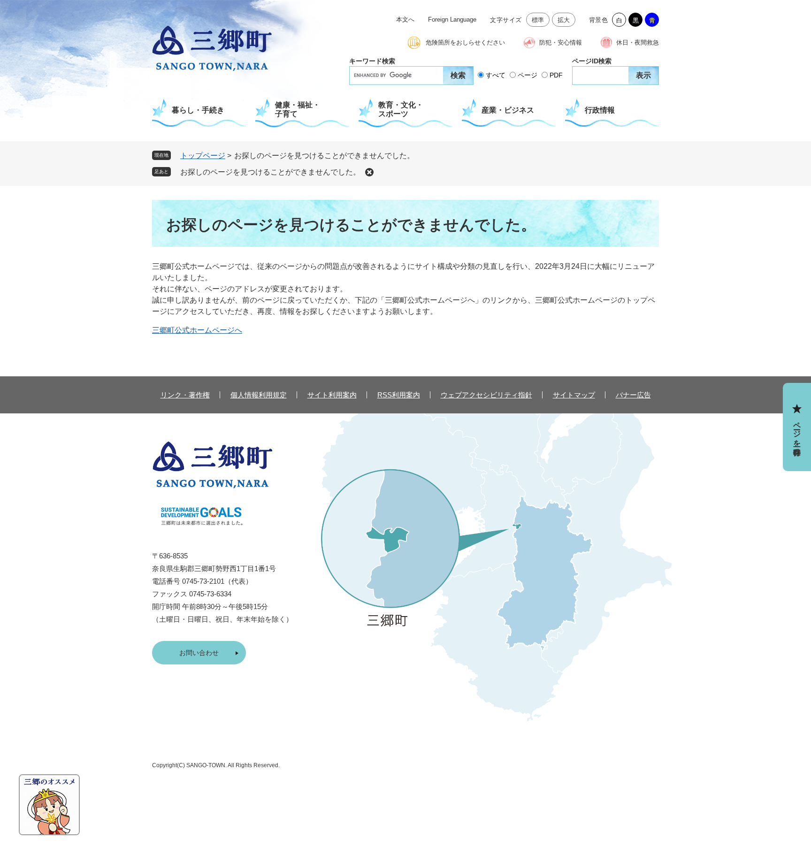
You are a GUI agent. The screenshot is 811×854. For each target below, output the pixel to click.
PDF (556, 75)
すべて (495, 75)
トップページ (202, 156)
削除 (369, 172)
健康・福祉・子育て (297, 109)
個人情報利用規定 (258, 395)
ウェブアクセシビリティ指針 (486, 395)
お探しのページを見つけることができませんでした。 (270, 172)
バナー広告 (633, 395)
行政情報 (600, 110)
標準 (538, 19)
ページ (527, 75)
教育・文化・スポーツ (400, 109)
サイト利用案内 (332, 395)
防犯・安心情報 (560, 42)
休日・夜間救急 (637, 42)
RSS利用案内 (398, 395)
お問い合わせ (199, 652)
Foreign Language (452, 19)
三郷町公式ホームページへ (197, 330)
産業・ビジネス (508, 110)
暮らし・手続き (198, 110)
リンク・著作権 (185, 395)
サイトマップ (574, 395)
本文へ (405, 19)
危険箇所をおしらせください (465, 42)
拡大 (564, 19)
